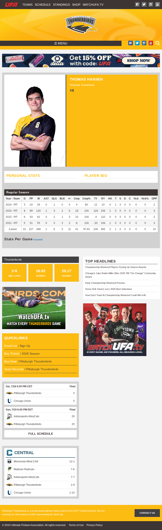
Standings (61, 4)
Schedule (43, 4)
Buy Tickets (11, 353)
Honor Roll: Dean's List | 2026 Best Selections (108, 289)
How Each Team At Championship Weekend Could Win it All (115, 295)
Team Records (14, 369)
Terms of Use (76, 525)
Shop (76, 4)
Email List (10, 345)
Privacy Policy (94, 525)
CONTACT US (147, 513)
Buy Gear (10, 361)
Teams (27, 4)
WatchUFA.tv (93, 4)
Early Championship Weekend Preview (105, 283)
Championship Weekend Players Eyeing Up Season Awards (115, 267)
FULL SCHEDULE (40, 433)
